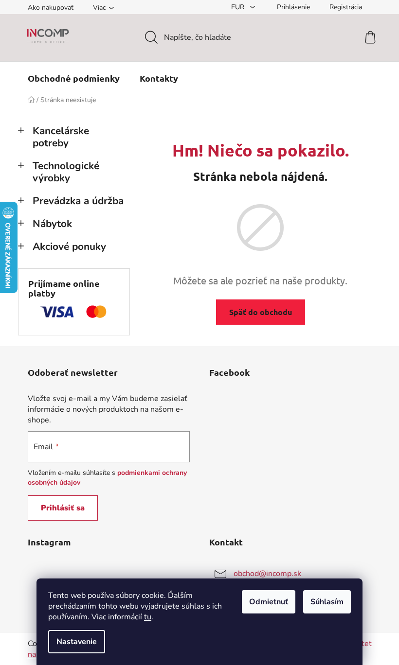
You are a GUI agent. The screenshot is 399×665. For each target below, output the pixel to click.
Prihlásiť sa (63, 508)
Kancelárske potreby (61, 137)
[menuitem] (73, 78)
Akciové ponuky (69, 246)
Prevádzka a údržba (78, 201)
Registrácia (345, 7)
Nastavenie (76, 641)
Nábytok (52, 223)
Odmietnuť (268, 601)
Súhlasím (327, 601)
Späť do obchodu (260, 312)
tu (147, 617)
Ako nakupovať (50, 7)
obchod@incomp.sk (267, 573)
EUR (238, 7)
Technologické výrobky (66, 172)
